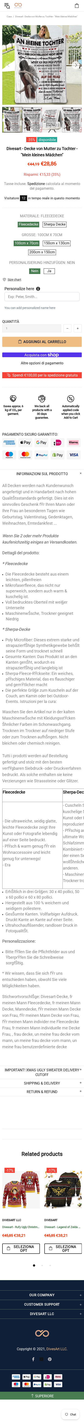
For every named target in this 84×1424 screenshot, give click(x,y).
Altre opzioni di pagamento (42, 363)
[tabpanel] (21, 1214)
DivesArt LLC (11, 1220)
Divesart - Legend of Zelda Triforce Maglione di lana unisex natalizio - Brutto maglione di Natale (63, 1227)
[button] (11, 279)
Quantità (10, 322)
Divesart (18, 5)
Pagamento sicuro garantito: (30, 434)
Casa (9, 16)
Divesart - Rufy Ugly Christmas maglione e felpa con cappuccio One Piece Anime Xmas (21, 1227)
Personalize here (19, 288)
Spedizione (36, 184)
